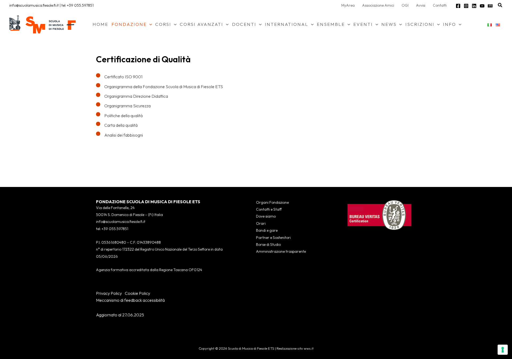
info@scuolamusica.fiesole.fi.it (34, 5)
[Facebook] (458, 5)
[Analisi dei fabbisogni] (119, 135)
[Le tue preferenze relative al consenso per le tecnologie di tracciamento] (503, 350)
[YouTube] (482, 5)
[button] (500, 5)
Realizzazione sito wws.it (295, 348)
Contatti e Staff (269, 209)
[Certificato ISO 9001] (119, 76)
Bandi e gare (267, 230)
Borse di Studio (268, 244)
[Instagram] (466, 5)
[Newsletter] (490, 5)
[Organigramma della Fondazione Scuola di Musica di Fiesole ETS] (159, 86)
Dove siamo (266, 216)
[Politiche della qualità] (119, 115)
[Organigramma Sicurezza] (123, 105)
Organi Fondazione (272, 202)
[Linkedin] (474, 5)
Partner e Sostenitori (273, 237)
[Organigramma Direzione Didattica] (132, 96)
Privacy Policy (109, 293)
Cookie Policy (137, 293)
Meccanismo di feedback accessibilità (130, 300)
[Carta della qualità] (117, 125)
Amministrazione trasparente (281, 251)
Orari (261, 223)
